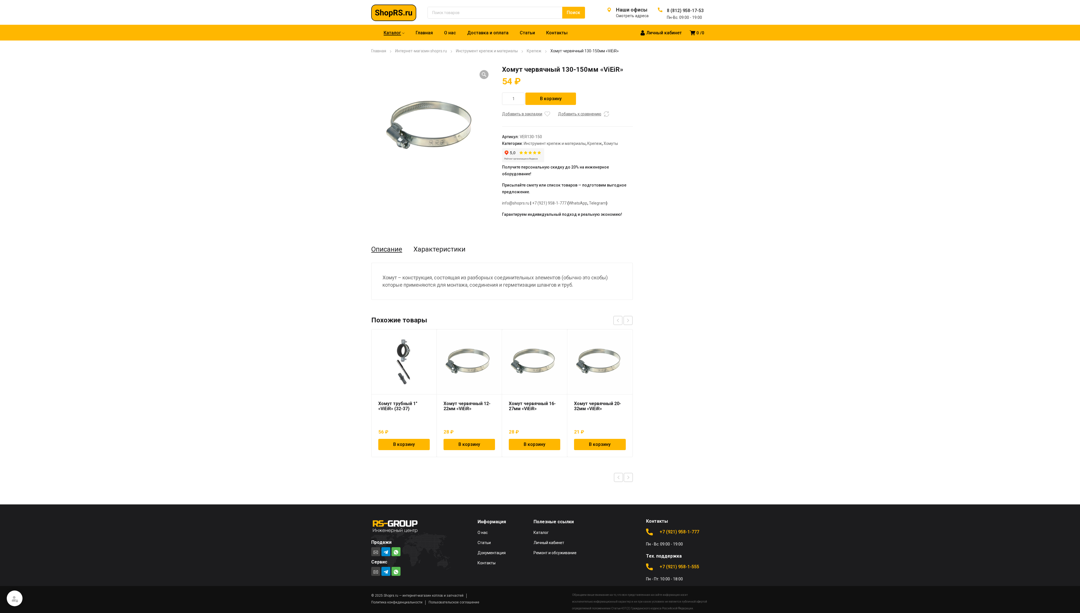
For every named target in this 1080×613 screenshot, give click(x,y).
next (628, 320)
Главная (378, 51)
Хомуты (611, 143)
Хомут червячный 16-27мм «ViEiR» (532, 406)
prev (617, 320)
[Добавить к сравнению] (606, 114)
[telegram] (385, 551)
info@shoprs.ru (515, 203)
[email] (375, 551)
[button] (484, 74)
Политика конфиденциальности (396, 602)
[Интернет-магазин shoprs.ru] (399, 12)
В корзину (551, 98)
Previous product (618, 477)
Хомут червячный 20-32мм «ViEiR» (597, 406)
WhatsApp (578, 203)
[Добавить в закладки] (547, 114)
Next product (628, 477)
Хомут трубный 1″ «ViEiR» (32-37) (397, 406)
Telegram (597, 203)
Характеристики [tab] (439, 249)
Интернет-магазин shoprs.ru (421, 51)
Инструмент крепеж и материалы (487, 51)
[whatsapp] (396, 551)
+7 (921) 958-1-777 (549, 203)
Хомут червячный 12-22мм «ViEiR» (467, 406)
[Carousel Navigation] (623, 320)
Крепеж (534, 51)
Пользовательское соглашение (454, 602)
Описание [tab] (386, 249)
